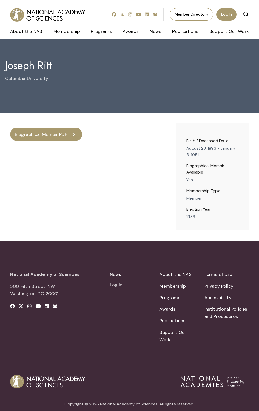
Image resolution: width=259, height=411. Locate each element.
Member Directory (191, 14)
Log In (226, 14)
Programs (101, 31)
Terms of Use (218, 274)
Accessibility (217, 298)
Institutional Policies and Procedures (225, 312)
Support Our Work (229, 31)
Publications (185, 31)
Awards (131, 31)
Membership (66, 31)
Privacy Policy (219, 286)
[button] (246, 14)
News (155, 31)
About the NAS (26, 31)
